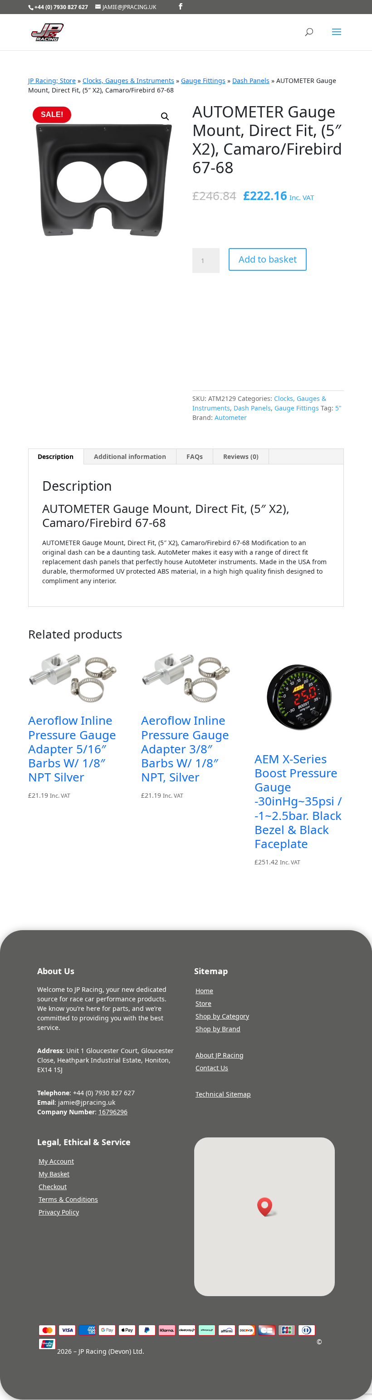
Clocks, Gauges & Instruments (128, 80)
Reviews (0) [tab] (241, 456)
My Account (56, 1161)
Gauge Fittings (203, 80)
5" (338, 408)
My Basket (54, 1174)
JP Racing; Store (52, 80)
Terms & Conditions (68, 1199)
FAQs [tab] (194, 456)
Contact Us (212, 1067)
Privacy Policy (59, 1212)
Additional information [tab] (130, 456)
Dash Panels (250, 80)
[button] (165, 116)
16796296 (112, 1111)
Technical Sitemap (223, 1094)
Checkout (53, 1186)
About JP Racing (220, 1055)
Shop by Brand (218, 1028)
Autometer (231, 417)
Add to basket (268, 259)
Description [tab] (55, 456)
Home (204, 990)
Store (203, 1003)
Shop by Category (222, 1016)
